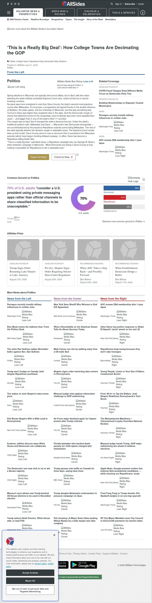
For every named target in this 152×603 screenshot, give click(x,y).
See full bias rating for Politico (69, 85)
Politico (10, 67)
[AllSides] (73, 4)
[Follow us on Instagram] (15, 4)
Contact (124, 553)
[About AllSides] (143, 13)
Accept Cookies (30, 572)
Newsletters (110, 19)
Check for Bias (61, 157)
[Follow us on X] (11, 4)
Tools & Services (123, 12)
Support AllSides (110, 553)
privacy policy (41, 563)
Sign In (118, 3)
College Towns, (22, 61)
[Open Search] (111, 3)
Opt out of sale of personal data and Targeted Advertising (76, 577)
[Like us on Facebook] (8, 4)
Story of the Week (95, 19)
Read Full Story (38, 157)
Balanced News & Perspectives (28, 13)
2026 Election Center (19, 19)
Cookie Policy (94, 553)
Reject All (30, 580)
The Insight (79, 19)
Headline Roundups (40, 19)
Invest (141, 3)
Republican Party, (36, 61)
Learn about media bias (66, 87)
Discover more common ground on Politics (122, 221)
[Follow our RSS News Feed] (18, 4)
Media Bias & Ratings (60, 13)
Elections (62, 61)
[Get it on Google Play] (83, 565)
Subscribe (130, 3)
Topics (68, 19)
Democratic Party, (51, 61)
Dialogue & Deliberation (91, 13)
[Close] (54, 535)
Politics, (13, 61)
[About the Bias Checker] (77, 154)
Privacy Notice (80, 553)
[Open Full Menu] (9, 12)
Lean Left (88, 81)
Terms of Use (65, 553)
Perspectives (57, 19)
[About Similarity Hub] (143, 179)
